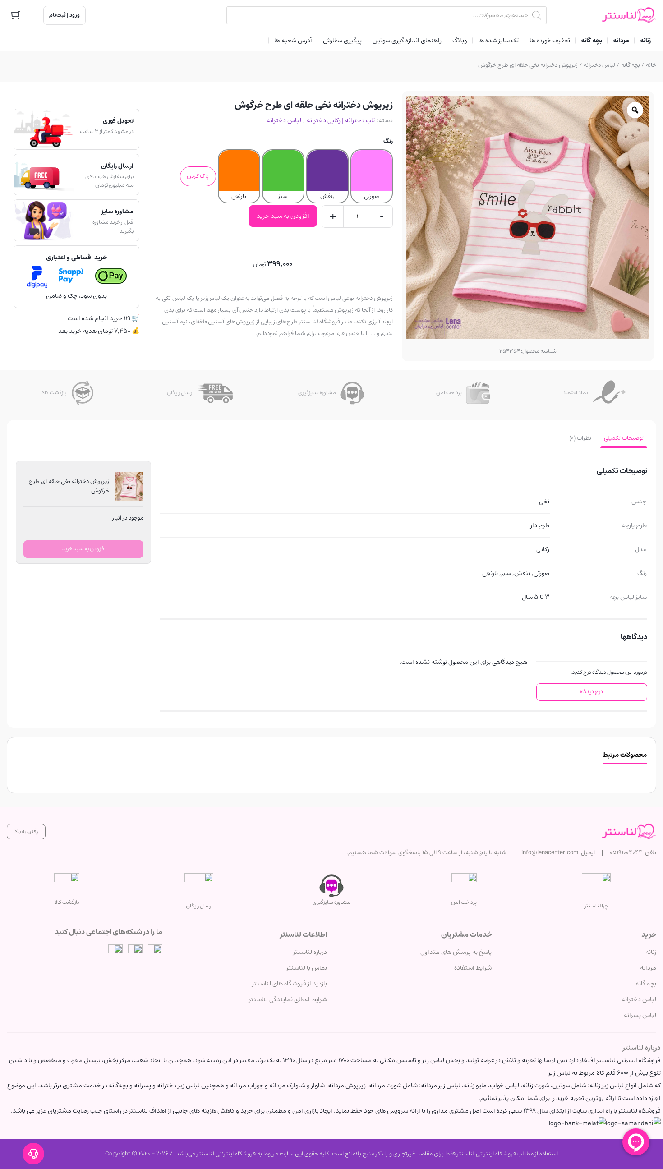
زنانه (650, 952)
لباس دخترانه (599, 65)
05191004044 (626, 852)
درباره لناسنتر (310, 952)
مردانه (648, 967)
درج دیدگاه (591, 691)
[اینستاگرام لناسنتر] (155, 951)
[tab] (623, 438)
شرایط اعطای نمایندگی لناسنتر (288, 999)
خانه (651, 65)
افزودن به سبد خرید (283, 216)
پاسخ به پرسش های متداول (456, 952)
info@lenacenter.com (549, 852)
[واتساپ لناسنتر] (115, 951)
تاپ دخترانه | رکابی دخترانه (341, 120)
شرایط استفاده (473, 967)
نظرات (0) (580, 438)
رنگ (388, 141)
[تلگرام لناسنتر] (135, 951)
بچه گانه (630, 65)
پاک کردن (198, 176)
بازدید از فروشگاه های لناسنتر (289, 983)
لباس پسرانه (640, 1015)
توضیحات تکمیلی (624, 438)
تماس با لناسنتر (306, 967)
